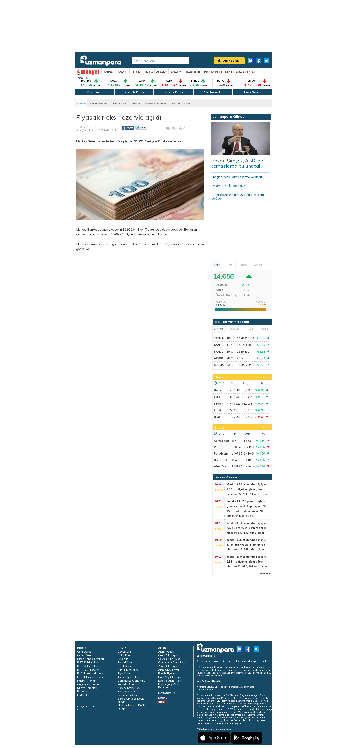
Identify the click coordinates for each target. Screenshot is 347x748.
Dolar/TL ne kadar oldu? (228, 186)
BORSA (108, 72)
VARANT (161, 72)
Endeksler (83, 695)
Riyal (217, 416)
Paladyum (221, 453)
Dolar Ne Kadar (134, 92)
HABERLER (193, 72)
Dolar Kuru (124, 655)
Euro (217, 396)
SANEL (218, 351)
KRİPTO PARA (213, 72)
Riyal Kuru (124, 673)
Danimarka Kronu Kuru (131, 680)
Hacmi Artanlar (86, 680)
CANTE (219, 344)
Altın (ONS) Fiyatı (168, 669)
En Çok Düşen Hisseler (91, 677)
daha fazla (262, 376)
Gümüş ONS (222, 440)
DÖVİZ (122, 72)
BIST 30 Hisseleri (87, 662)
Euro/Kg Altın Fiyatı (169, 680)
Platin (218, 447)
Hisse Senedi (252, 92)
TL (147, 229)
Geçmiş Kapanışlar (88, 684)
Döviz (219, 377)
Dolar (217, 390)
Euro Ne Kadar (173, 92)
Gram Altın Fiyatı (168, 655)
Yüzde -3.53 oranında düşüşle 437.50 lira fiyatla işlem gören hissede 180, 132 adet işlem (247, 527)
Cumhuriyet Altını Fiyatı (172, 662)
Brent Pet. (221, 460)
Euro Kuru (123, 658)
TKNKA (219, 338)
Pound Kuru (125, 662)
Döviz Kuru (94, 92)
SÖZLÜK (83, 78)
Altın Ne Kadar (213, 92)
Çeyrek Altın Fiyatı (169, 658)
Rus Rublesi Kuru (128, 669)
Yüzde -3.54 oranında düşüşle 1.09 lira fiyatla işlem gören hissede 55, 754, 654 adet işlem (247, 489)
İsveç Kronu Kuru (128, 691)
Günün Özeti (84, 655)
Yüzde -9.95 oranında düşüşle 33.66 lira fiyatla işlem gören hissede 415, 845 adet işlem (246, 544)
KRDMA (219, 364)
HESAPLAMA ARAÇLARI (240, 72)
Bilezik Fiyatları (167, 673)
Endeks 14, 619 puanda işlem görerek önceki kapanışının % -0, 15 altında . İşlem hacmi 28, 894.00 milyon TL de (248, 508)
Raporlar (82, 691)
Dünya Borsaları (87, 687)
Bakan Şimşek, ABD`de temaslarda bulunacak (237, 163)
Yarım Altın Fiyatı (168, 666)
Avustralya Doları (128, 677)
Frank (217, 410)
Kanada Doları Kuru (129, 684)
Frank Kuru (124, 666)
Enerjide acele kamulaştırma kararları (236, 177)
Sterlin (218, 403)
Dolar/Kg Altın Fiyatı (170, 677)
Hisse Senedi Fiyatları (90, 658)
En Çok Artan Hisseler (90, 673)
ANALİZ (176, 72)
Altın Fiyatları (166, 651)
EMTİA (149, 72)
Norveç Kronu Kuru (129, 687)
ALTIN (136, 72)
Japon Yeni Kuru (127, 695)
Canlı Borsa (84, 651)
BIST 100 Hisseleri (88, 669)
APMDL (219, 358)
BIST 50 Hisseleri (87, 666)
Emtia (219, 427)
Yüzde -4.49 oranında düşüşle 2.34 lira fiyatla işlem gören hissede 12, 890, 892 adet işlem (247, 561)
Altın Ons (220, 466)
